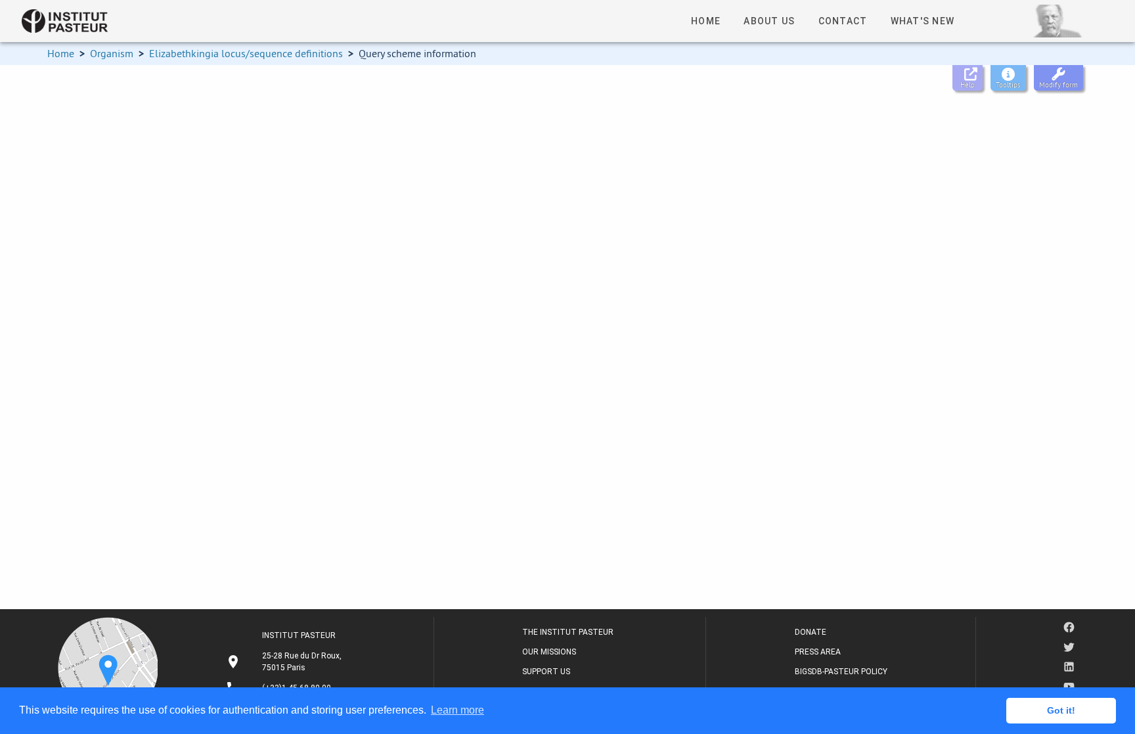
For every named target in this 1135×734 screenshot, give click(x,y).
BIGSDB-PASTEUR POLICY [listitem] (841, 671)
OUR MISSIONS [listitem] (549, 651)
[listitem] (285, 662)
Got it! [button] (1061, 710)
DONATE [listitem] (810, 632)
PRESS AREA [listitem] (818, 651)
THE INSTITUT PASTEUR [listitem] (567, 632)
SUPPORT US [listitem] (546, 671)
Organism (111, 53)
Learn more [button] (457, 710)
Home (60, 53)
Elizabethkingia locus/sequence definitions (246, 53)
